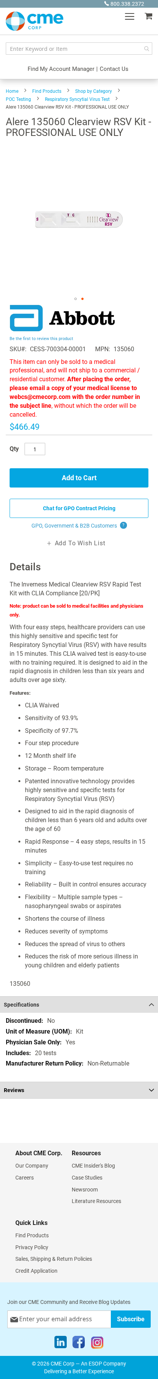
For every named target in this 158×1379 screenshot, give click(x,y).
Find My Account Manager (61, 68)
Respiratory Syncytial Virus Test (77, 99)
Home (12, 91)
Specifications (21, 1005)
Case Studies (87, 1178)
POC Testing (18, 99)
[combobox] (79, 48)
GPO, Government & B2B (78, 526)
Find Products (46, 91)
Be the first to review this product (41, 338)
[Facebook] (78, 1344)
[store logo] (34, 21)
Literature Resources (96, 1201)
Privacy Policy (31, 1247)
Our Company (31, 1166)
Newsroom (85, 1189)
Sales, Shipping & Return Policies (53, 1259)
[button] (75, 299)
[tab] (79, 1004)
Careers (24, 1178)
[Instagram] (97, 1344)
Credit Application (36, 1271)
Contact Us (114, 68)
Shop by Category (93, 91)
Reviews (14, 1090)
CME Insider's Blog (93, 1166)
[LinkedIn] (60, 1344)
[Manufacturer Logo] (62, 329)
